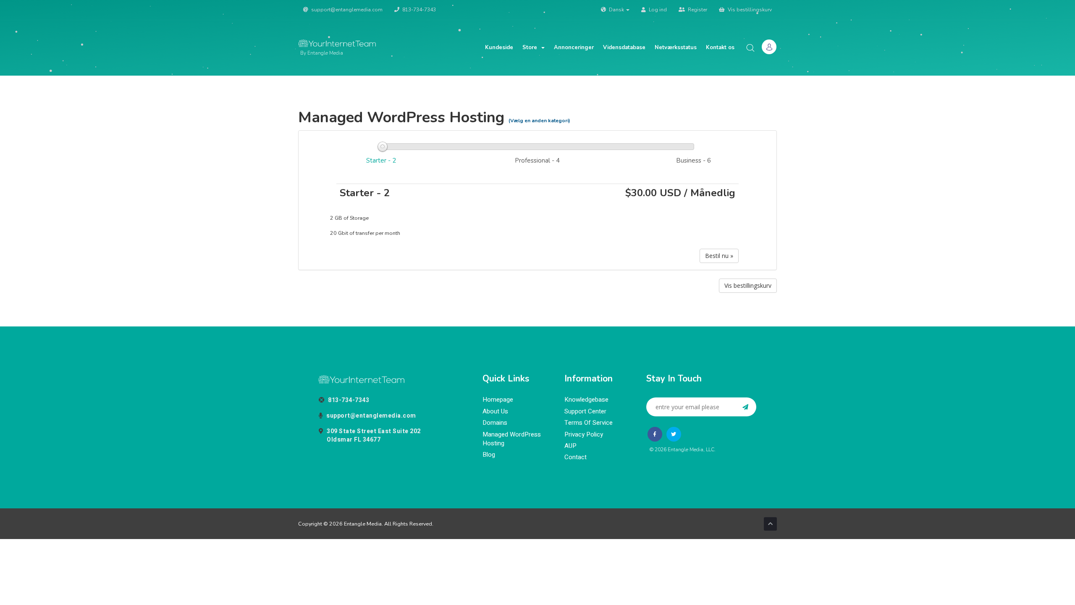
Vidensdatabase (624, 47)
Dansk (616, 9)
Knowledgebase (586, 399)
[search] (750, 47)
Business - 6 (693, 160)
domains (494, 422)
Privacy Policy (583, 434)
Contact (575, 457)
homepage (497, 399)
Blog (488, 454)
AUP (570, 446)
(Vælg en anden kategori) (539, 120)
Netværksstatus (676, 47)
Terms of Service (588, 422)
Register (697, 9)
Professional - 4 (537, 160)
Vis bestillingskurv (749, 9)
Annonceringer (574, 47)
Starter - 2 (381, 160)
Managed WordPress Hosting (511, 439)
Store (531, 47)
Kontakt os (720, 47)
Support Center (585, 411)
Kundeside (499, 47)
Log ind (657, 9)
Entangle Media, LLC (691, 449)
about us (495, 411)
